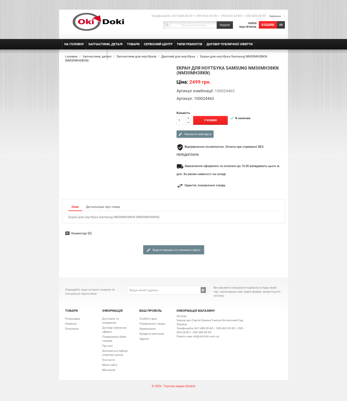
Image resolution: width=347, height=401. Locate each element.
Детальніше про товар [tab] (103, 207)
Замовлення (147, 328)
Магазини (108, 369)
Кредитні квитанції (151, 333)
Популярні (72, 328)
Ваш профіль (247, 27)
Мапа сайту (109, 364)
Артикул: (185, 98)
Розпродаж (72, 318)
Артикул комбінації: (195, 91)
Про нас (107, 345)
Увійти (252, 23)
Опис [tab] (75, 207)
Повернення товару (152, 323)
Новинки (71, 323)
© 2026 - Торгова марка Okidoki (174, 386)
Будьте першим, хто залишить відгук (176, 249)
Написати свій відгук (198, 133)
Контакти (108, 359)
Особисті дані (148, 318)
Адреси (144, 338)
